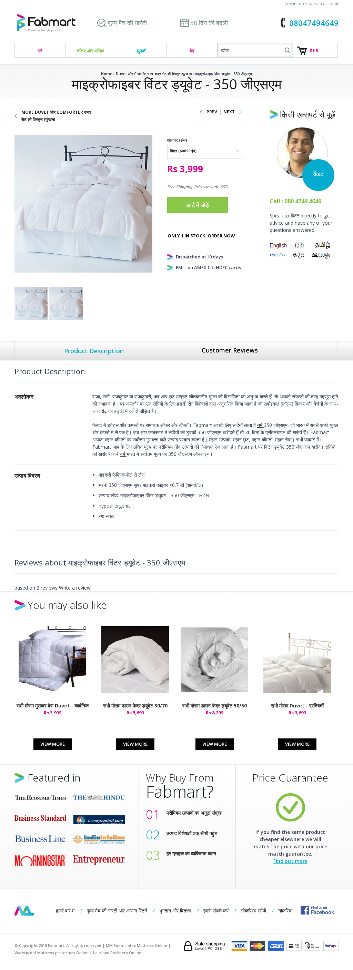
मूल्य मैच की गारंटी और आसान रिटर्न (117, 910)
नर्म (260, 425)
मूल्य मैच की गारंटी (127, 23)
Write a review (75, 587)
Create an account (321, 4)
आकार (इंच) (177, 140)
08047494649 (314, 23)
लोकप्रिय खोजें (253, 910)
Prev (211, 112)
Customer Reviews (230, 350)
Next (229, 112)
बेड (192, 51)
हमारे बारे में (65, 910)
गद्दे (40, 51)
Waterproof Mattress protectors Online (51, 952)
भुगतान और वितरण (175, 910)
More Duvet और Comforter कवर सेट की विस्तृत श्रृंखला (56, 115)
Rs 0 (314, 50)
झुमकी (142, 51)
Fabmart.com (46, 23)
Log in (290, 4)
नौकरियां (285, 910)
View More (52, 744)
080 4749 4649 (302, 201)
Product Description (94, 351)
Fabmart (24, 911)
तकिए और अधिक (90, 51)
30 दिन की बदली (209, 23)
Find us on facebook (317, 910)
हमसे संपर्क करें (216, 910)
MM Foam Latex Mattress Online (136, 945)
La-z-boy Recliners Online (117, 952)
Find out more (290, 861)
